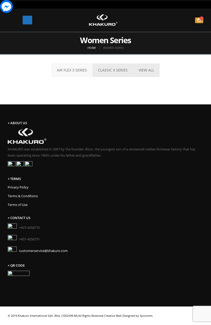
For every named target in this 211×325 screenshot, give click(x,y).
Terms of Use (18, 205)
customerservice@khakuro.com (43, 250)
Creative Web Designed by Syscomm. (128, 316)
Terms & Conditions (23, 196)
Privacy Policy (18, 187)
